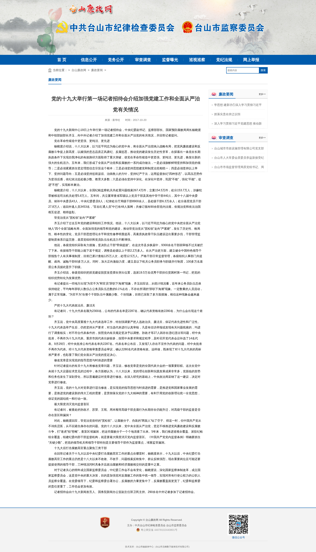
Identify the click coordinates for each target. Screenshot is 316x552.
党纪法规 (224, 59)
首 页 (61, 59)
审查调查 (143, 59)
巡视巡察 (197, 59)
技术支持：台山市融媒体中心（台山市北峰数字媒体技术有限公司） (158, 546)
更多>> (262, 94)
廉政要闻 (97, 70)
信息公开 (89, 59)
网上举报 (251, 59)
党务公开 (116, 59)
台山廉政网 (79, 70)
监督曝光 (170, 59)
